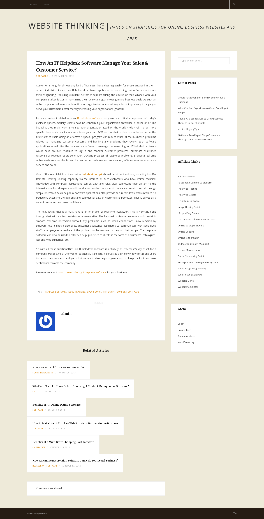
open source (94, 291)
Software (42, 76)
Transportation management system (198, 262)
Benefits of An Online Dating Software (56, 404)
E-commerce (39, 447)
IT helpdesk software (90, 118)
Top (235, 513)
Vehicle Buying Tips (188, 129)
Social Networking (43, 372)
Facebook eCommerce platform (195, 182)
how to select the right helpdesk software (82, 272)
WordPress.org (186, 342)
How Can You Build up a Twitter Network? (58, 367)
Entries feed (184, 330)
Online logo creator (188, 237)
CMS (35, 391)
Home (33, 4)
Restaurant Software (45, 466)
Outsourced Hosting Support (193, 243)
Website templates (188, 286)
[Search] (233, 4)
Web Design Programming (192, 268)
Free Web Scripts (187, 194)
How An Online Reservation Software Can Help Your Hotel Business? (75, 460)
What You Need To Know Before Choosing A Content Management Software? (81, 386)
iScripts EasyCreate (188, 213)
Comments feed (186, 336)
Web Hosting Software (190, 274)
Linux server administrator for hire (196, 219)
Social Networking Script (191, 256)
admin (66, 314)
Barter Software (186, 176)
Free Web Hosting (187, 188)
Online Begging (186, 231)
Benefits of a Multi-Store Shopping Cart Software (63, 442)
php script (109, 291)
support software (128, 291)
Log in (181, 323)
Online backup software (191, 225)
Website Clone (186, 280)
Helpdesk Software (55, 291)
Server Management (189, 250)
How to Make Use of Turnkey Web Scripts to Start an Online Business (75, 423)
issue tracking (76, 291)
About (46, 4)
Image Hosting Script (189, 207)
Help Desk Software (189, 201)
